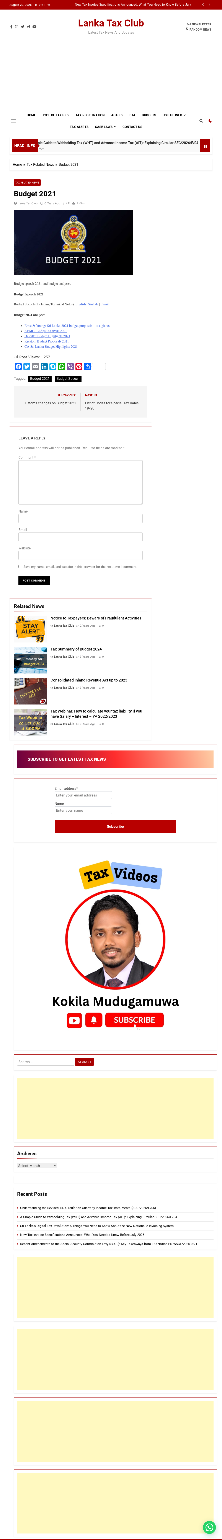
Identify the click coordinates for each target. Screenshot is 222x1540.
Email (22, 530)
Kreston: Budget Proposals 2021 (46, 341)
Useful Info (172, 115)
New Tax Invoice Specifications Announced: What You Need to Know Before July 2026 (133, 5)
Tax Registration (90, 115)
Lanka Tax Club (111, 23)
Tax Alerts (79, 127)
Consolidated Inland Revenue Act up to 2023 (89, 680)
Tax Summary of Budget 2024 (76, 649)
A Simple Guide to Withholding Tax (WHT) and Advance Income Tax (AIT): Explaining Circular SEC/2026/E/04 (90, 143)
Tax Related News (27, 182)
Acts (115, 115)
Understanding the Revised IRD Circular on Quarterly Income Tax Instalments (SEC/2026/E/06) (88, 1208)
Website (24, 548)
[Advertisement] (111, 76)
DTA (132, 115)
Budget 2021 (40, 379)
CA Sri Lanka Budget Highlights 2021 (51, 346)
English (80, 304)
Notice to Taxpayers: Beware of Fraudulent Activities (96, 618)
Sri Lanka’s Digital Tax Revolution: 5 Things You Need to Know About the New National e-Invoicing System (97, 1226)
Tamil (105, 304)
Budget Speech (68, 379)
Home (31, 115)
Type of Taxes (53, 115)
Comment (27, 457)
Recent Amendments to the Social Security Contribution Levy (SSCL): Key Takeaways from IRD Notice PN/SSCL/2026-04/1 (108, 1244)
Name (23, 511)
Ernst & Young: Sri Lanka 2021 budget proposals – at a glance (67, 325)
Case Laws (104, 127)
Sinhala (93, 304)
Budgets (149, 115)
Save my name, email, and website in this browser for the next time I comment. (80, 567)
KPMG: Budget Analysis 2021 (45, 330)
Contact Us (132, 127)
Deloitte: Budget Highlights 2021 (47, 336)
